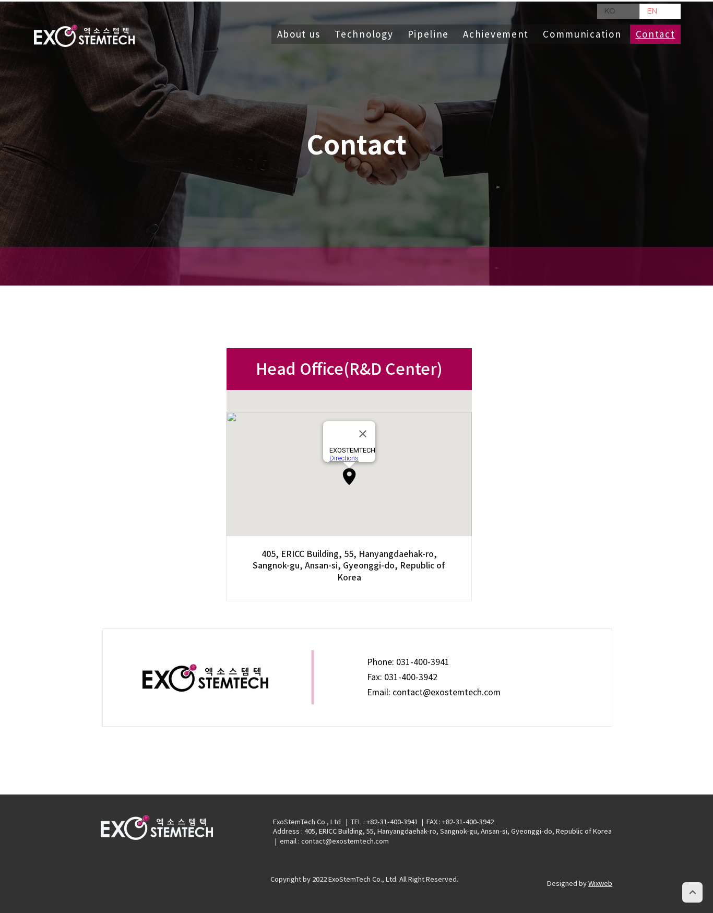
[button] (582, 34)
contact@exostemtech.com (447, 692)
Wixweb (600, 883)
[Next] (692, 892)
